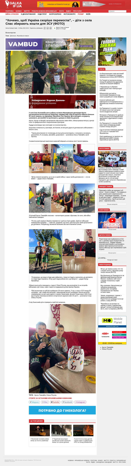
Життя (27, 11)
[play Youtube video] (112, 220)
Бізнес (19, 11)
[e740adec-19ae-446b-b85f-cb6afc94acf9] (62, 198)
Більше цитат (112, 253)
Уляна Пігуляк (51, 395)
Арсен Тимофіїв (107, 347)
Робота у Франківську (118, 460)
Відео (68, 11)
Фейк (88, 14)
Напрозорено (55, 14)
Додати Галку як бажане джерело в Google (62, 28)
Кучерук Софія (13, 28)
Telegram (35, 402)
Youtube (55, 402)
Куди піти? (42, 14)
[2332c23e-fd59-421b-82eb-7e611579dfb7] (62, 158)
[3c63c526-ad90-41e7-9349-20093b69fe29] (84, 198)
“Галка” (31, 125)
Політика (10, 11)
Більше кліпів (112, 229)
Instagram (81, 402)
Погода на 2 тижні (112, 260)
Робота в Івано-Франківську (44, 11)
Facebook (68, 402)
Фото (61, 11)
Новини (71, 460)
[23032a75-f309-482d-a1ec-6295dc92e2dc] (40, 198)
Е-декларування (28, 14)
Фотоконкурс (70, 14)
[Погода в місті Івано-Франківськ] (112, 258)
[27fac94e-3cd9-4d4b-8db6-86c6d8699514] (84, 158)
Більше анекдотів (112, 204)
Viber (45, 402)
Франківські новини (23, 35)
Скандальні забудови (104, 462)
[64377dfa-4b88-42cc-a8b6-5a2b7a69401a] (45, 251)
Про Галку (77, 11)
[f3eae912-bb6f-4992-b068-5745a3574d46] (40, 158)
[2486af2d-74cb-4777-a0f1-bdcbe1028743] (79, 251)
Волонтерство (11, 32)
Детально (13, 35)
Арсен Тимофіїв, (40, 395)
